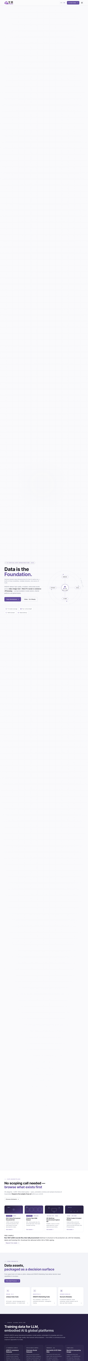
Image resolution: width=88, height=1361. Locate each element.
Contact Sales (73, 2)
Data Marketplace (12, 599)
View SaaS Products (12, 1281)
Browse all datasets (12, 1199)
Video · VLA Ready (29, 599)
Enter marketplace (27, 1243)
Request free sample (12, 1243)
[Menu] (82, 2)
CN (61, 2)
